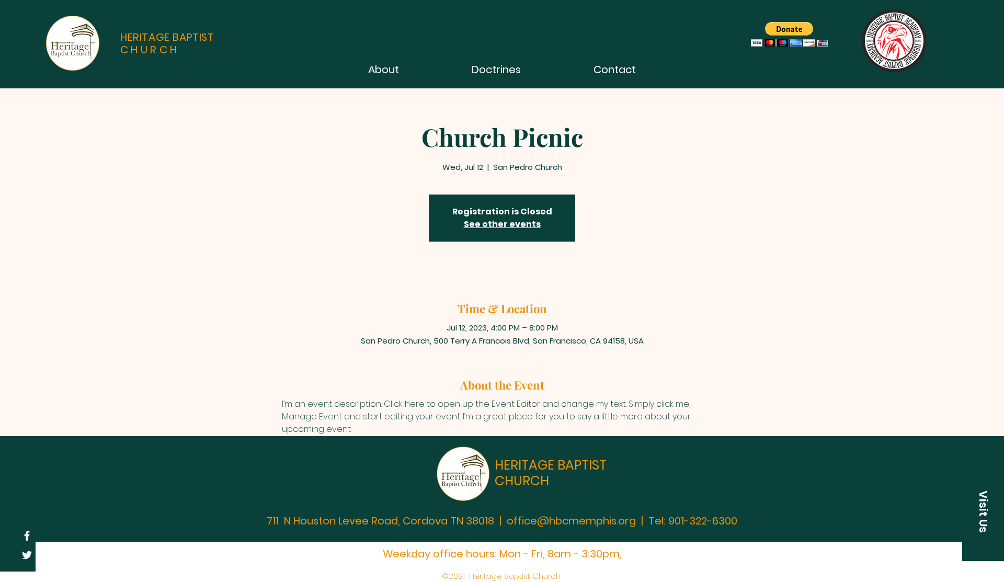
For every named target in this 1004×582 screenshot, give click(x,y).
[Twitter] (26, 555)
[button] (983, 511)
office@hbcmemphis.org (571, 520)
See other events (502, 224)
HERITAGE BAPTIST (551, 465)
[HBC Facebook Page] (26, 535)
